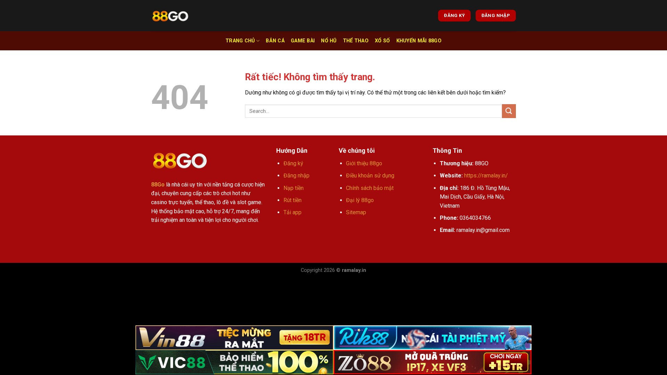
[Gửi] (509, 111)
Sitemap (356, 212)
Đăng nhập (296, 175)
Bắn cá (275, 41)
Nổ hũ (328, 41)
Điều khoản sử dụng (370, 175)
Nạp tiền (293, 188)
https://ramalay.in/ (486, 175)
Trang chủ (240, 41)
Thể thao (356, 41)
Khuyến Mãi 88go (419, 41)
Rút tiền (292, 200)
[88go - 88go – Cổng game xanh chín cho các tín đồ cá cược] (170, 15)
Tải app (292, 212)
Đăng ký (293, 163)
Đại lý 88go (360, 200)
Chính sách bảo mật (370, 188)
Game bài (303, 41)
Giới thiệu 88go (364, 163)
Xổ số (382, 41)
